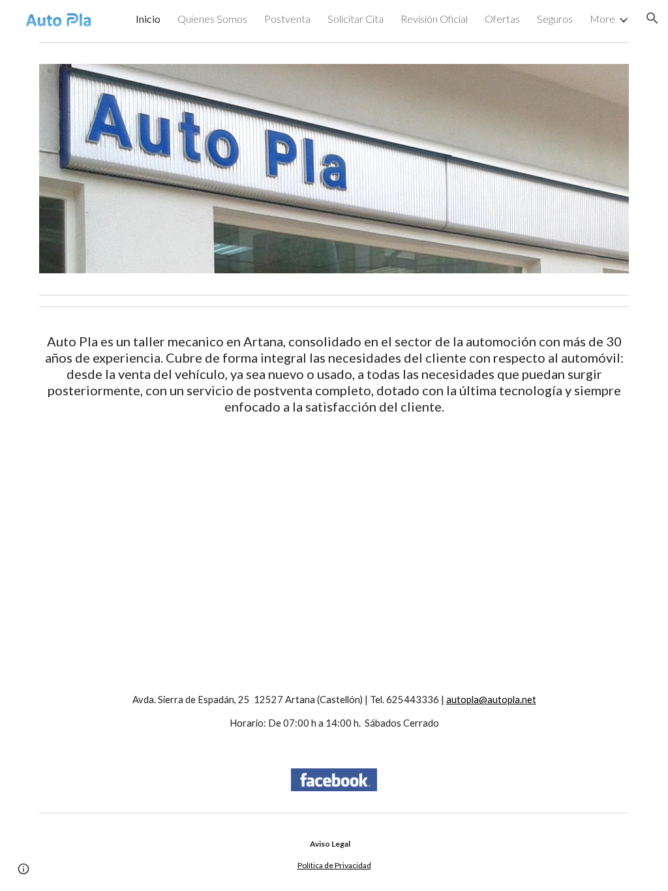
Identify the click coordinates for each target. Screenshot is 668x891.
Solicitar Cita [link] (355, 18)
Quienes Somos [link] (212, 18)
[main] (334, 374)
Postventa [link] (287, 18)
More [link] (602, 18)
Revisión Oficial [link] (434, 18)
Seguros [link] (555, 18)
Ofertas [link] (502, 18)
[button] (652, 18)
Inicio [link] (148, 18)
